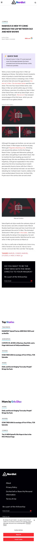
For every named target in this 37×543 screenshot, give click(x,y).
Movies (4, 351)
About (8, 483)
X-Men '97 (19, 255)
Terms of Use (11, 499)
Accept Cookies (18, 539)
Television (6, 327)
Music (4, 363)
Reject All (18, 534)
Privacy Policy (11, 487)
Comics (5, 21)
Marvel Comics (15, 253)
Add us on (27, 39)
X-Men (11, 255)
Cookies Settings (18, 530)
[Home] (9, 475)
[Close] (34, 520)
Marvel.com (21, 95)
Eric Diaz (6, 37)
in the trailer (23, 232)
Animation (6, 339)
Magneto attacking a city (17, 148)
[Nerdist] (18, 2)
